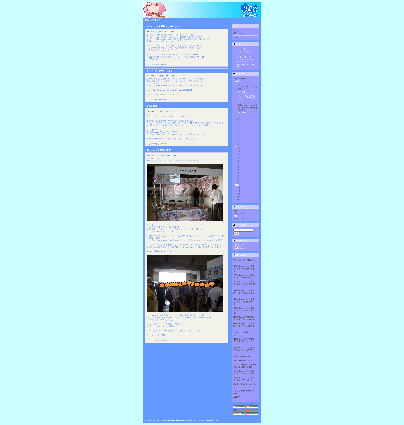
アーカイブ (239, 74)
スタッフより (238, 218)
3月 (238, 138)
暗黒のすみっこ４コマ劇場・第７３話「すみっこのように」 (244, 325)
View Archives (239, 78)
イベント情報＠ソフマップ (243, 360)
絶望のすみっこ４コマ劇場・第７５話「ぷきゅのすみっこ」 (244, 310)
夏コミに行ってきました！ (243, 356)
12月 (238, 149)
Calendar (239, 44)
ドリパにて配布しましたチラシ (159, 251)
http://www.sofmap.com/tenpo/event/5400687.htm (174, 90)
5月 (238, 132)
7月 (238, 126)
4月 (238, 135)
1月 (238, 144)
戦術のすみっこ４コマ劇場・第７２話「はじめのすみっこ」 (244, 341)
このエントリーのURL (157, 64)
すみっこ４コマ (239, 214)
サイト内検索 (240, 225)
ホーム (236, 31)
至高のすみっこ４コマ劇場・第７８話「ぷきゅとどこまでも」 (244, 284)
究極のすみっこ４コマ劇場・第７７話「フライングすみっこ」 (244, 292)
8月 (238, 123)
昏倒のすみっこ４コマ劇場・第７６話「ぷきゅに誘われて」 (244, 301)
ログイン (236, 37)
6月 (238, 129)
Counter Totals (241, 240)
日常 (235, 211)
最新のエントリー (242, 255)
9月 (238, 120)
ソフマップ (151, 79)
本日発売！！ (238, 397)
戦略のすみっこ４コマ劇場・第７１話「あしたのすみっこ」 (244, 350)
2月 (238, 141)
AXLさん (150, 161)
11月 (238, 84)
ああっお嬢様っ (161, 85)
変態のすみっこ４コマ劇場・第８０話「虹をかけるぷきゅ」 (247, 107)
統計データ (237, 33)
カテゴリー (239, 206)
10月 (238, 117)
